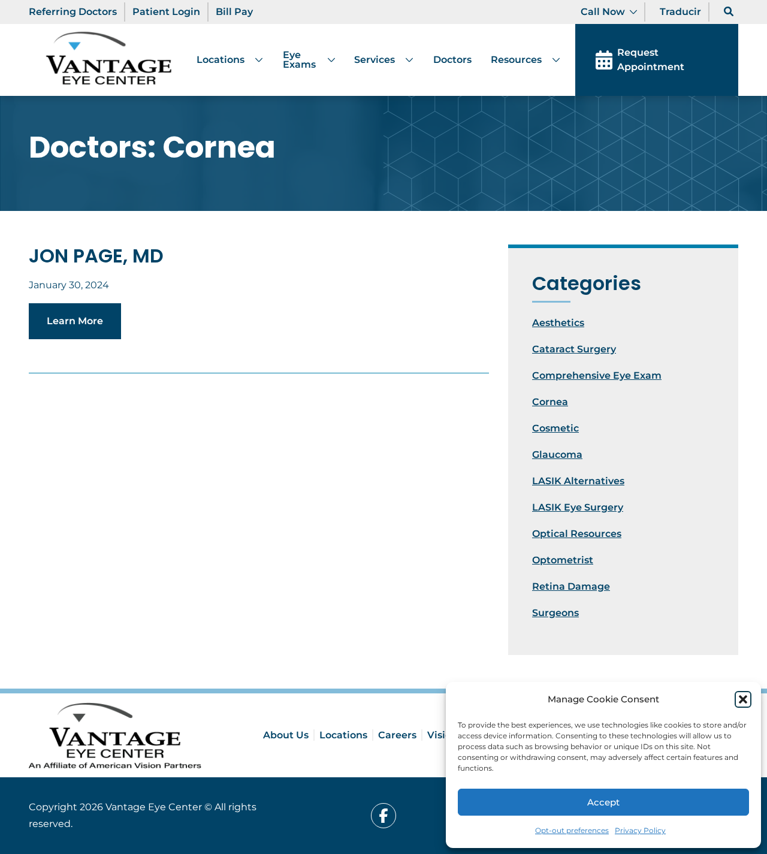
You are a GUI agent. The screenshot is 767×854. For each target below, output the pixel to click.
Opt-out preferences (572, 830)
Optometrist (562, 560)
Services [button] (374, 59)
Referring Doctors (73, 11)
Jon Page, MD (96, 255)
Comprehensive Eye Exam (597, 375)
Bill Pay (234, 11)
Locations (220, 59)
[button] (743, 699)
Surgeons (555, 612)
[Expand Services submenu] (404, 60)
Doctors (452, 59)
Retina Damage (571, 586)
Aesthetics (558, 322)
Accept (603, 802)
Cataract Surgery (574, 349)
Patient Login (166, 11)
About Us (286, 735)
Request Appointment (650, 60)
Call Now (603, 11)
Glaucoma (557, 454)
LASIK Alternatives (578, 481)
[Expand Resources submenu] (551, 60)
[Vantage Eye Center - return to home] (115, 735)
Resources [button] (516, 59)
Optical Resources (576, 533)
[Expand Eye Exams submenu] (326, 60)
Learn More (75, 321)
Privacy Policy (640, 830)
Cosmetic (555, 428)
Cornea (550, 402)
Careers (397, 735)
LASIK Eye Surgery (577, 507)
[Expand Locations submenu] (254, 60)
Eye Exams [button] (299, 59)
